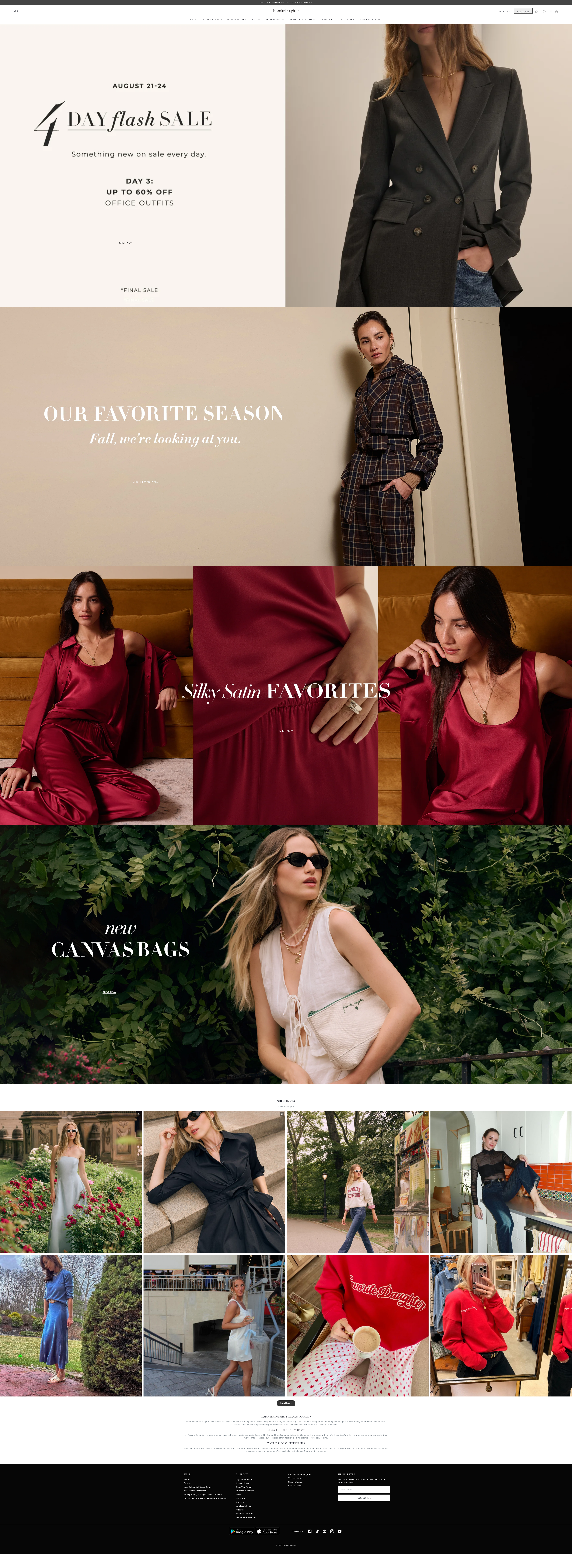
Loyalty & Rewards (245, 1479)
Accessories (328, 19)
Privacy (187, 1483)
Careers (240, 1502)
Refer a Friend (294, 1486)
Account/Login (243, 1483)
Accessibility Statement (195, 1491)
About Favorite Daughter (299, 1474)
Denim (256, 19)
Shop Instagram (295, 1482)
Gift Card (240, 1498)
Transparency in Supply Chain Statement (203, 1494)
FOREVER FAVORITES (370, 19)
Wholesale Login (243, 1506)
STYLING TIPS (348, 19)
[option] (286, 2)
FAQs (238, 1494)
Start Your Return (244, 1487)
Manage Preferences (246, 1517)
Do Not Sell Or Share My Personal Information (205, 1498)
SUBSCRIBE (523, 12)
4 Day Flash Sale (212, 19)
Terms (187, 1479)
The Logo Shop (275, 19)
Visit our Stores (295, 1478)
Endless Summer (236, 19)
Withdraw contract (245, 1513)
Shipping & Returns (245, 1491)
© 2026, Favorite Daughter (286, 1545)
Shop (195, 19)
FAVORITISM (504, 12)
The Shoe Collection (302, 19)
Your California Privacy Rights (198, 1487)
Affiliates (240, 1510)
